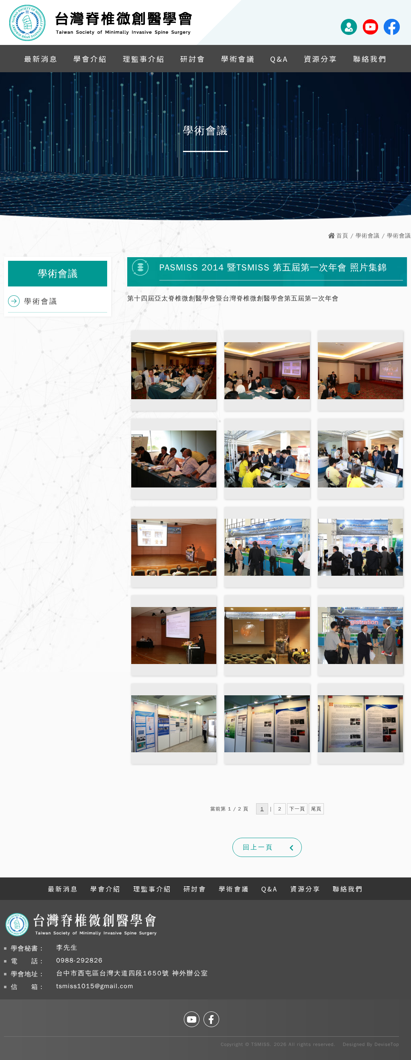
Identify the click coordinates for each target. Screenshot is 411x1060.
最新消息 (41, 58)
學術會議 (238, 58)
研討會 (193, 58)
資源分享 (321, 58)
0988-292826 (79, 960)
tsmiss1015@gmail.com (94, 986)
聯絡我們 (370, 58)
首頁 (342, 235)
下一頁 (297, 809)
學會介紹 (90, 58)
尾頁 (316, 809)
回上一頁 (258, 847)
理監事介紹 (144, 58)
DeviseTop (386, 1044)
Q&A (279, 58)
